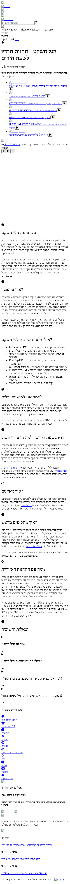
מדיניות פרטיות (9, 844)
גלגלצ (38, 859)
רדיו (17, 39)
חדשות (5, 732)
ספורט (4, 745)
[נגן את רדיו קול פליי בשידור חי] (50, 135)
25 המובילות (8, 726)
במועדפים (26, 505)
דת (3, 758)
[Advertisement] (35, 188)
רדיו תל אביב (26, 873)
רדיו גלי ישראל (12, 144)
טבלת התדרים (34, 546)
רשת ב (32, 859)
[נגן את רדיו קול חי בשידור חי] (64, 103)
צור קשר (35, 844)
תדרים (43, 844)
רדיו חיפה (14, 873)
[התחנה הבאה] (12, 151)
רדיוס (36, 873)
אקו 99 (43, 873)
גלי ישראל (22, 859)
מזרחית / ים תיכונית (12, 752)
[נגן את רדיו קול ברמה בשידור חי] (59, 110)
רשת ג (14, 859)
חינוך (4, 765)
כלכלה (4, 771)
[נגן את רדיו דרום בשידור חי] (52, 117)
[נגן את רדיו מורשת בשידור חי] (47, 96)
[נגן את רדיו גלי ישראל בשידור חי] (11, 89)
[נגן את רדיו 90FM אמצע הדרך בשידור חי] (17, 128)
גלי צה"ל (6, 859)
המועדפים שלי (9, 719)
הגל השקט (7, 778)
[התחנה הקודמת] (3, 151)
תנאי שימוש (24, 844)
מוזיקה (4, 739)
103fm (5, 873)
